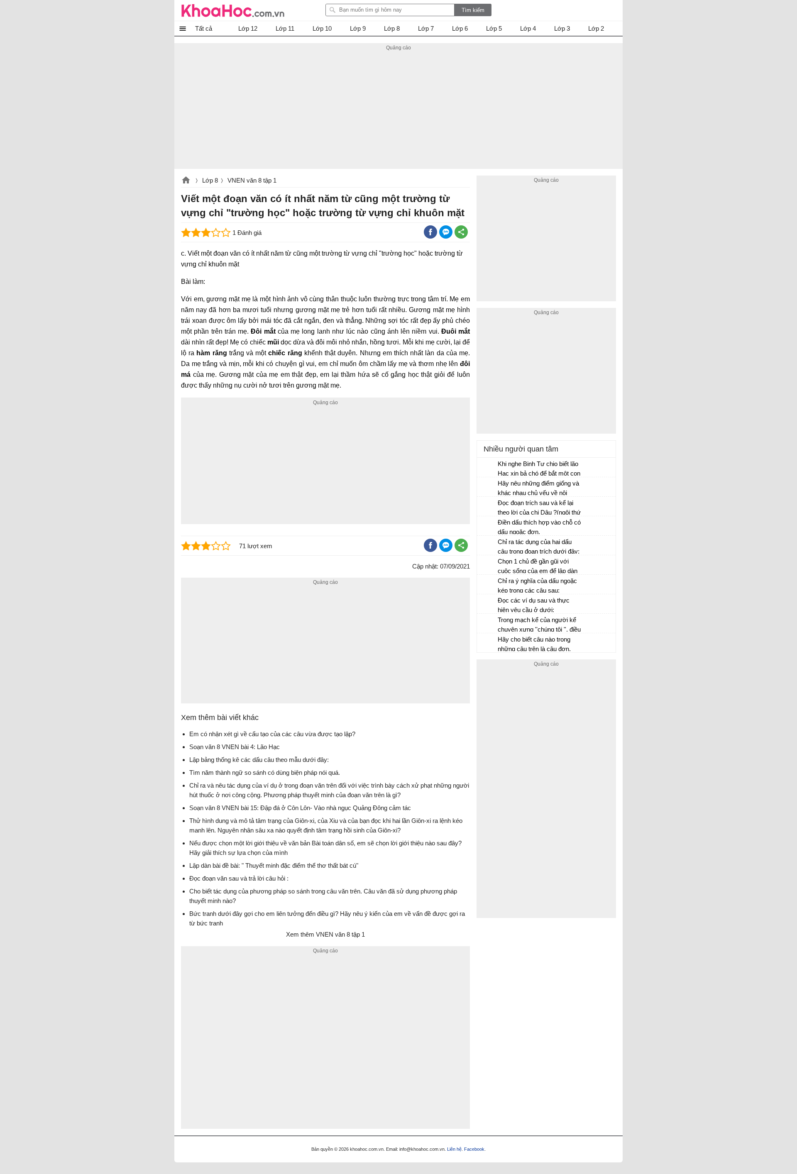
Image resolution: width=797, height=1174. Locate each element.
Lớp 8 (210, 180)
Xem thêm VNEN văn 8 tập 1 (325, 934)
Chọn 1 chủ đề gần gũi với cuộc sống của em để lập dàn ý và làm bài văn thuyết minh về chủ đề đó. (537, 567)
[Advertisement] (398, 111)
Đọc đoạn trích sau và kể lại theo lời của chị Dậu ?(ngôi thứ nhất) (539, 508)
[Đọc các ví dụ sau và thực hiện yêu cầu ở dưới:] (487, 604)
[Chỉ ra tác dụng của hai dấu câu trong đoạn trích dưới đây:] (487, 545)
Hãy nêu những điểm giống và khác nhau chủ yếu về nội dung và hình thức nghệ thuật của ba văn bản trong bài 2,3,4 (538, 489)
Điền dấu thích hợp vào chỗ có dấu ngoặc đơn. (539, 527)
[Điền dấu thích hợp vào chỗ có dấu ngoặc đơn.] (487, 526)
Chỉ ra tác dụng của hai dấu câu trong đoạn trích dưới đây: (538, 546)
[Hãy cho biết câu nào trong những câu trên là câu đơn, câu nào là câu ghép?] (487, 643)
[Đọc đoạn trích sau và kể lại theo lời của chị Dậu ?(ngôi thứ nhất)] (487, 506)
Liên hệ (454, 1149)
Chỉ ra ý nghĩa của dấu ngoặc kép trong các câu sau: (537, 585)
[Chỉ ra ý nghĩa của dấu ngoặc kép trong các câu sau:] (487, 584)
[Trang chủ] (233, 10)
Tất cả (203, 28)
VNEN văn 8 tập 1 (251, 180)
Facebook (474, 1149)
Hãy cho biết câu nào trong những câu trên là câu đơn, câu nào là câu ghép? (534, 645)
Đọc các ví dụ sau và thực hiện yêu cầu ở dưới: (534, 605)
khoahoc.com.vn (186, 181)
